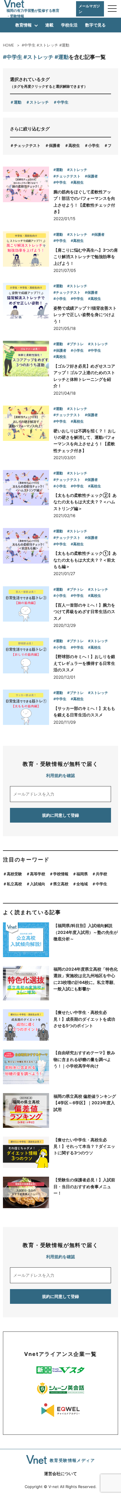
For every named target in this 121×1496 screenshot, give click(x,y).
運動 (17, 102)
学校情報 (60, 873)
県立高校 (60, 883)
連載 (49, 24)
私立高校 (14, 883)
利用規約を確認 (60, 775)
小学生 (94, 145)
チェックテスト (27, 145)
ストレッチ (39, 102)
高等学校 (37, 873)
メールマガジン (89, 9)
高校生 (74, 145)
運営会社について (60, 1473)
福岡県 (82, 873)
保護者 (54, 145)
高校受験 (14, 873)
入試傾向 (37, 883)
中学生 (62, 102)
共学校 (101, 873)
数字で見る (95, 24)
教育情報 (23, 24)
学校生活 (69, 24)
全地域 (82, 883)
